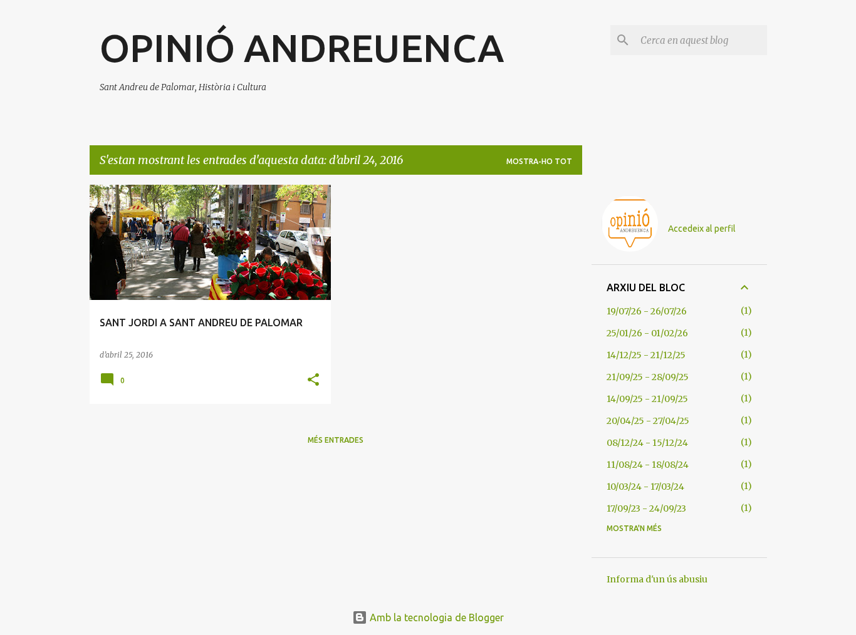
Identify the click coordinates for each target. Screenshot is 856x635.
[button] (313, 380)
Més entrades (335, 440)
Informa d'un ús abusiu (657, 579)
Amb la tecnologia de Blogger (435, 617)
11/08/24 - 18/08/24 (648, 464)
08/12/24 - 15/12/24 (647, 442)
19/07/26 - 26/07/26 (647, 311)
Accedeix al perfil (702, 229)
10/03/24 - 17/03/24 (645, 486)
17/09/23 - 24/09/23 (646, 508)
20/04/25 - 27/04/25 (648, 420)
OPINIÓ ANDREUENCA (302, 48)
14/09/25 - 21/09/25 (647, 399)
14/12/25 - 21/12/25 (646, 355)
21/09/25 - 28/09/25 (648, 377)
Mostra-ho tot (539, 161)
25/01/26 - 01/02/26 (647, 333)
